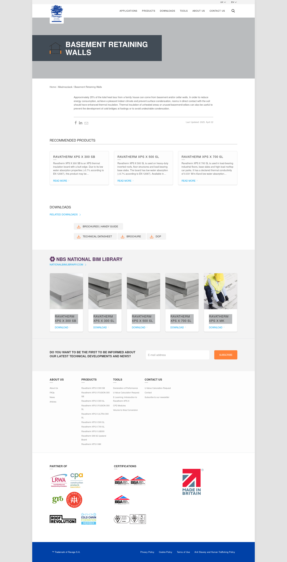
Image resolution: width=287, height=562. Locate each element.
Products (148, 10)
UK (221, 2)
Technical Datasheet (97, 236)
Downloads (167, 10)
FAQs (52, 392)
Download (62, 327)
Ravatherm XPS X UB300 (92, 431)
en (232, 2)
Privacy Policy (147, 552)
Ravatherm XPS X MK (91, 444)
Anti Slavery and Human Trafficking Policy (214, 552)
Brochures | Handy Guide (100, 226)
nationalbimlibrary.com (67, 264)
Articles (53, 401)
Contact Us (217, 10)
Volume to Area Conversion (125, 409)
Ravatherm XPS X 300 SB (93, 388)
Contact (148, 392)
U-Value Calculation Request (126, 392)
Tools (184, 10)
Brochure (133, 236)
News (52, 397)
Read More (60, 180)
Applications (128, 10)
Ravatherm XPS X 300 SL (93, 400)
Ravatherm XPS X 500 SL (93, 422)
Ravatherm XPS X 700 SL (93, 426)
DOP (158, 236)
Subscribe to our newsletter (157, 397)
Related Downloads (64, 214)
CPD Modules (119, 405)
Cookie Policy (165, 552)
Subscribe (225, 354)
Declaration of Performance (125, 388)
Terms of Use (183, 552)
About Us (198, 10)
